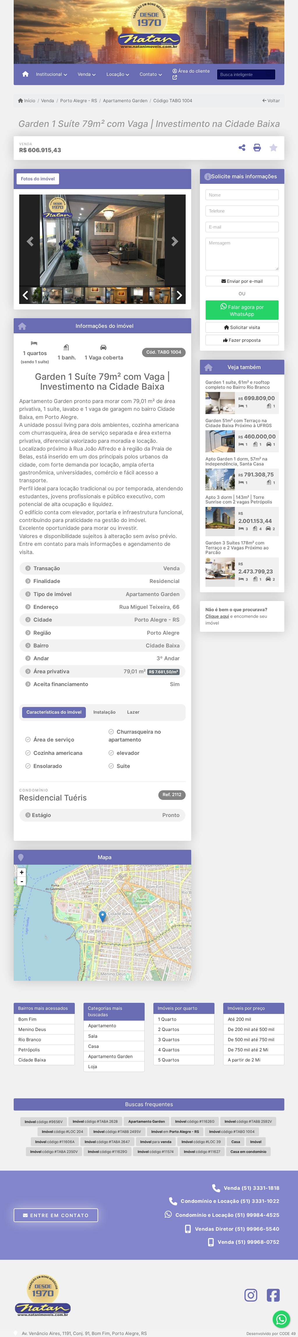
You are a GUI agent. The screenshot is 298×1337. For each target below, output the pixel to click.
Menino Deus (32, 1029)
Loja (92, 1066)
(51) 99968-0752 (257, 1242)
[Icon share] (251, 1295)
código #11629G (107, 1151)
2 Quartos (168, 1029)
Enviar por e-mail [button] (244, 281)
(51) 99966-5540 (257, 1229)
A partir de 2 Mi (244, 1060)
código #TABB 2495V (117, 1131)
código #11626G (194, 1121)
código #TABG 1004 (232, 1131)
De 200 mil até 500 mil (251, 1029)
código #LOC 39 (201, 1142)
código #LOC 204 (62, 1131)
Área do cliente (193, 71)
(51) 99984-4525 (257, 1215)
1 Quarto (167, 1019)
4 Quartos (169, 1049)
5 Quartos (168, 1060)
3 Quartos (169, 1039)
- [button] (22, 881)
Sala (92, 1036)
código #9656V (44, 1122)
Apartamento (102, 1025)
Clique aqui (217, 616)
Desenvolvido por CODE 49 (271, 1333)
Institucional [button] (49, 74)
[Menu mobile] (25, 74)
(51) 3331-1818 (261, 1188)
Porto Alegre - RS (78, 100)
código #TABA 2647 (107, 1142)
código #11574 (156, 1151)
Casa (93, 1046)
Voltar (273, 100)
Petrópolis (29, 1049)
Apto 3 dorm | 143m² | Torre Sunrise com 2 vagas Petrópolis (238, 499)
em (175, 1131)
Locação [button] (115, 74)
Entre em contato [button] (58, 1215)
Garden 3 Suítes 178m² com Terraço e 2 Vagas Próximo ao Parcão (237, 547)
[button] (31, 241)
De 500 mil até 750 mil (251, 1039)
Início (29, 100)
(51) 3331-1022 (260, 1201)
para (155, 1142)
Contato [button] (148, 74)
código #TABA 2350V (54, 1151)
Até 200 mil (239, 1019)
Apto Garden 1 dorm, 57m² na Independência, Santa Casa (236, 461)
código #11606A (54, 1142)
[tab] (38, 178)
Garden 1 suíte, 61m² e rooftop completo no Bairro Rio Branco (237, 384)
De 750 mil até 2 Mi (248, 1049)
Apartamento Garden (125, 100)
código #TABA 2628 (95, 1121)
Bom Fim (27, 1019)
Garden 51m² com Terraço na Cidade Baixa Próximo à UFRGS (238, 423)
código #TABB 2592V (248, 1121)
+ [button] (22, 872)
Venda (47, 100)
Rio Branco (29, 1039)
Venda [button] (84, 74)
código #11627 (202, 1151)
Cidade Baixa (32, 1060)
